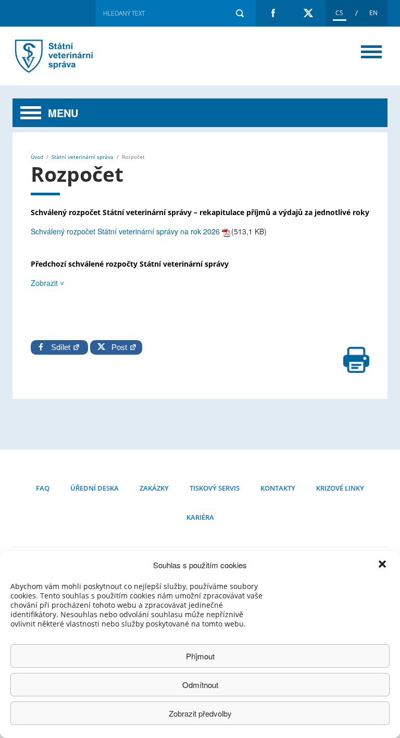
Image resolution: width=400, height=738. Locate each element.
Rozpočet (67, 56)
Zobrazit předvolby (200, 713)
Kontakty (277, 488)
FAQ (42, 488)
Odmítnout (200, 684)
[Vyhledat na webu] (239, 13)
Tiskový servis (215, 488)
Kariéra (200, 517)
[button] (383, 565)
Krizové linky (340, 488)
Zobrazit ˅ (47, 283)
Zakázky (154, 488)
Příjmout (200, 656)
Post (117, 347)
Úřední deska (94, 488)
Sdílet (61, 347)
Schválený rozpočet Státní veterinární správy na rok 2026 (125, 231)
